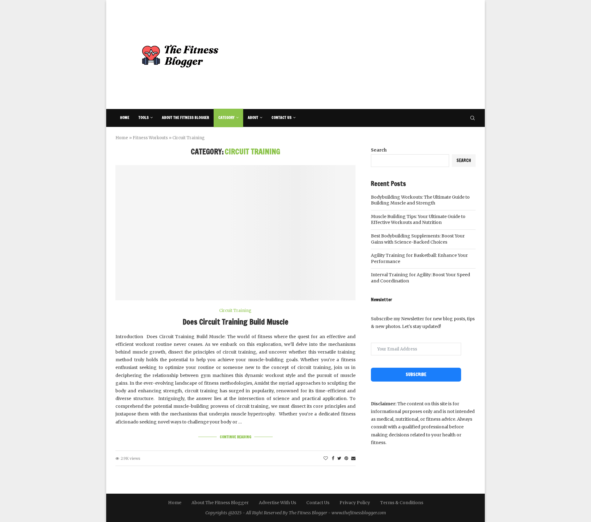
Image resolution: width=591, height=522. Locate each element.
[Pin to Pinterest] (346, 458)
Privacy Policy (355, 502)
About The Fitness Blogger (185, 117)
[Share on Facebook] (333, 458)
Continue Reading (235, 436)
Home (124, 117)
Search (379, 150)
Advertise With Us (277, 502)
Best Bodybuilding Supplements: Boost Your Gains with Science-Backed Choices (418, 239)
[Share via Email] (353, 458)
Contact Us (281, 117)
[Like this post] (326, 458)
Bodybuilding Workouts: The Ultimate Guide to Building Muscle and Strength (420, 200)
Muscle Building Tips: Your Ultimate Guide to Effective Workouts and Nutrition (418, 219)
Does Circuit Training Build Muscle (235, 322)
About (253, 117)
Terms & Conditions (401, 502)
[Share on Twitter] (339, 458)
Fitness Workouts (150, 137)
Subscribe (416, 374)
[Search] (472, 118)
